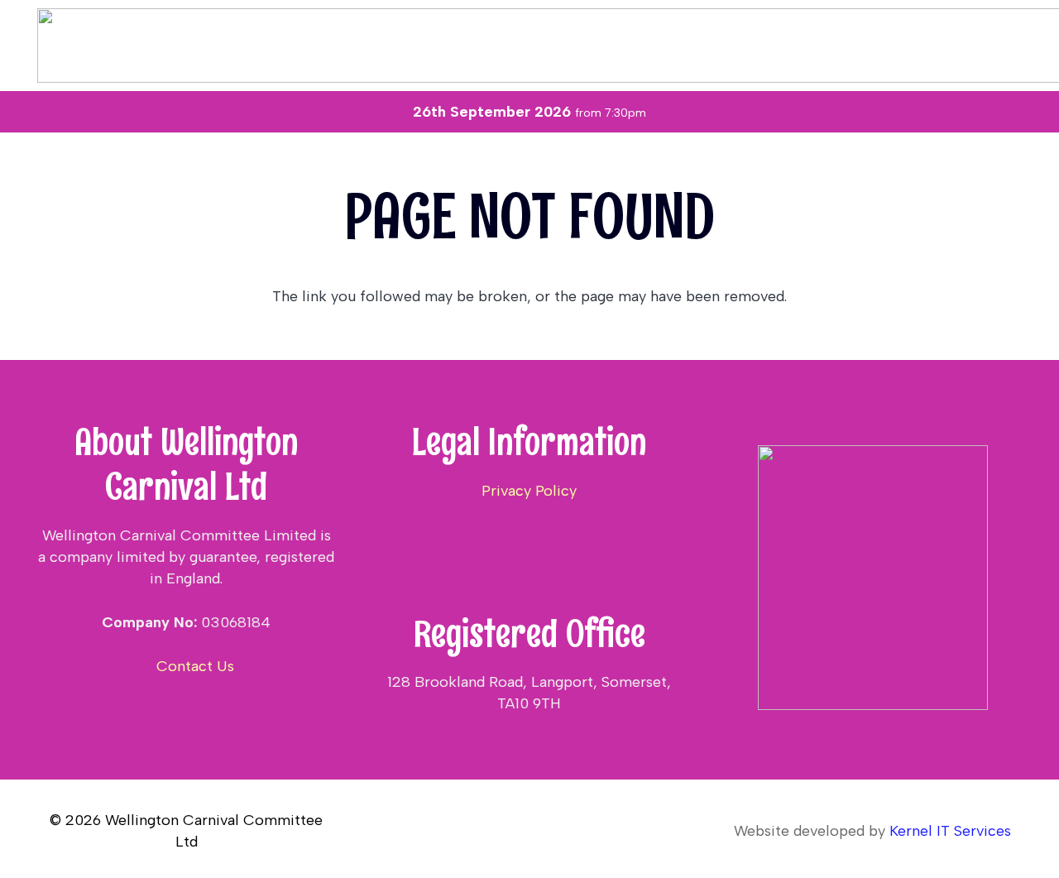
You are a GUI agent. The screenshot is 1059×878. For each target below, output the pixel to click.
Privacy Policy (529, 491)
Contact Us (193, 666)
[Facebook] (186, 709)
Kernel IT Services (950, 831)
